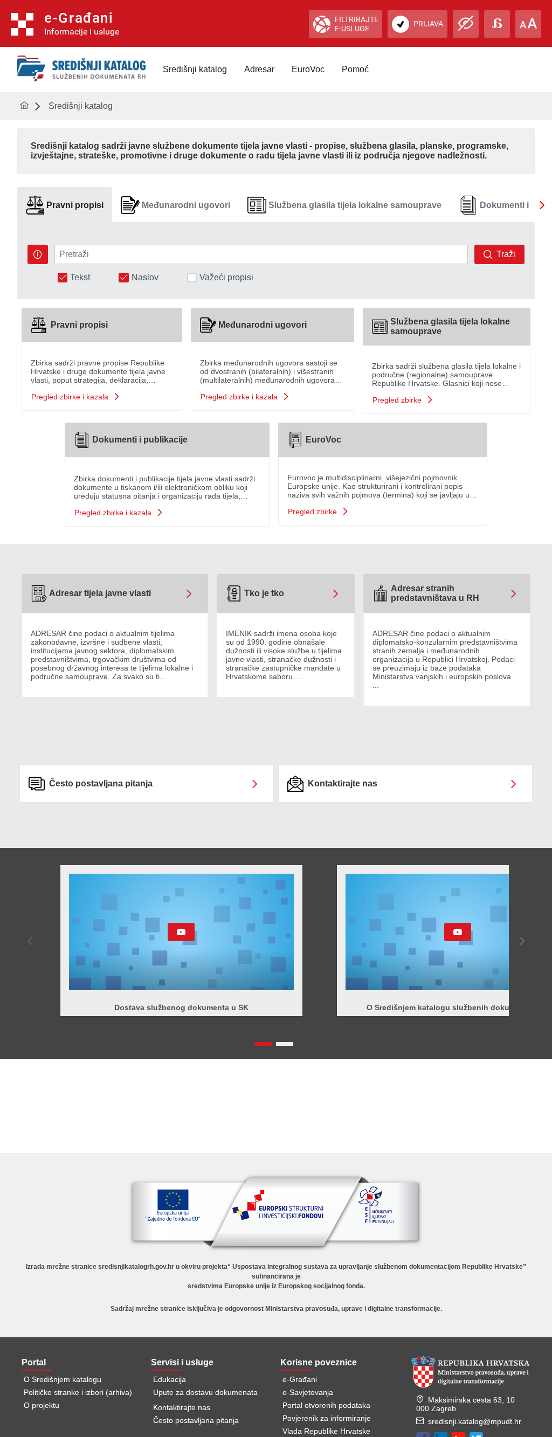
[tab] (64, 205)
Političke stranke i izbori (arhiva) (78, 1392)
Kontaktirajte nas (181, 1407)
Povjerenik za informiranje (326, 1418)
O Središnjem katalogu (62, 1379)
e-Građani (299, 1379)
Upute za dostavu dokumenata (205, 1392)
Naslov (145, 277)
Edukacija (169, 1379)
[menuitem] (195, 69)
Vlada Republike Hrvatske (326, 1431)
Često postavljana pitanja (196, 1420)
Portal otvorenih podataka (326, 1405)
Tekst (80, 277)
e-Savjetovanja (307, 1392)
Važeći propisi (226, 277)
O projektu (41, 1405)
